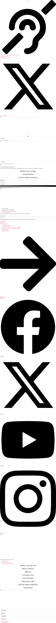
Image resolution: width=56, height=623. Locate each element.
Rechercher (2, 180)
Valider (2, 184)
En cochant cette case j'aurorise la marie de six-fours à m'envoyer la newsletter (17, 219)
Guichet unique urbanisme (28, 584)
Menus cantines (28, 569)
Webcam (28, 572)
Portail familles (28, 578)
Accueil (1, 163)
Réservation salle (28, 581)
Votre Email (2, 215)
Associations (28, 588)
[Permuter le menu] (28, 136)
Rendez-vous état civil (28, 565)
